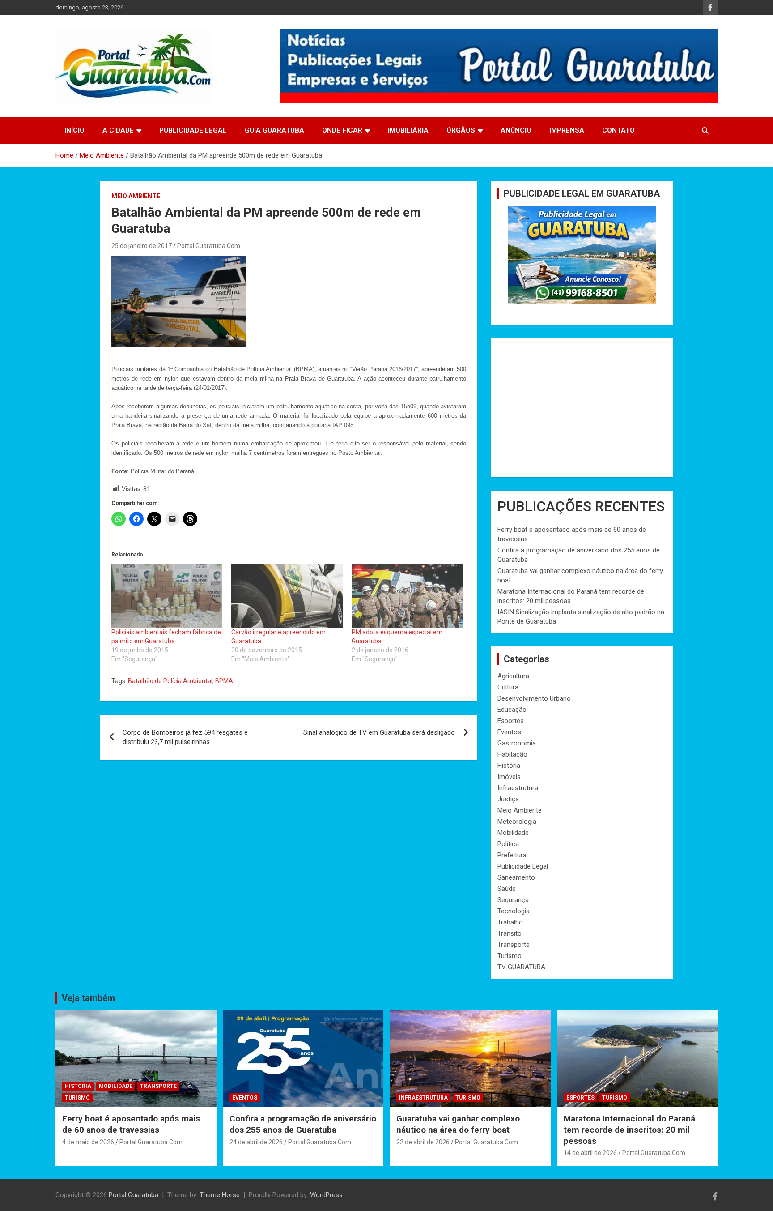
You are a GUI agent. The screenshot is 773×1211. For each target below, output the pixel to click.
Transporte (513, 945)
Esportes (510, 721)
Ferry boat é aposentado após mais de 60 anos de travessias (131, 1124)
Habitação (512, 754)
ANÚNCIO (516, 130)
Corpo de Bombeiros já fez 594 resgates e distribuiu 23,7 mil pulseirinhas (185, 737)
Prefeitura (512, 855)
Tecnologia (513, 911)
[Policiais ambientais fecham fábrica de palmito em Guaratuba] (166, 596)
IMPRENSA (566, 130)
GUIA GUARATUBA (274, 130)
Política (508, 844)
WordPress (326, 1195)
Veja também (88, 998)
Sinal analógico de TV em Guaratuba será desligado (379, 732)
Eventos (509, 732)
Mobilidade (513, 833)
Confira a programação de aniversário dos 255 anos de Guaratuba (302, 1124)
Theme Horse (220, 1195)
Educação (512, 710)
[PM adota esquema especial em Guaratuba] (407, 596)
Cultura (507, 687)
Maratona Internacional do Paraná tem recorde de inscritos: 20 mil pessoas (629, 1129)
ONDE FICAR (342, 130)
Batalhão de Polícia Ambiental (170, 681)
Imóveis (509, 777)
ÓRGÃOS (460, 130)
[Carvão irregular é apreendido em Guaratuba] (286, 596)
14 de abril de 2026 (590, 1152)
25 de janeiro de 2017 (141, 245)
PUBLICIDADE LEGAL (193, 130)
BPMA (224, 681)
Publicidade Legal (522, 866)
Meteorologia (516, 821)
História (508, 766)
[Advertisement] (581, 408)
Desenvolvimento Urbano (534, 698)
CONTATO (618, 130)
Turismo (509, 956)
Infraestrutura (517, 788)
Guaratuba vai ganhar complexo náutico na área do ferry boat (458, 1124)
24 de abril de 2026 (256, 1142)
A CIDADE (118, 130)
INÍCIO (74, 130)
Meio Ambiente (135, 196)
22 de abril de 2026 (423, 1142)
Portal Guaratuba (133, 1195)
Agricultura (513, 676)
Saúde (506, 889)
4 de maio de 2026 (88, 1142)
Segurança (513, 900)
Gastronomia (516, 743)
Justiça (508, 799)
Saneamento (516, 877)
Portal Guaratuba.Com (208, 245)
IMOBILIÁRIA (408, 130)
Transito (509, 933)
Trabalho (510, 922)
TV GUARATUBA (521, 967)
